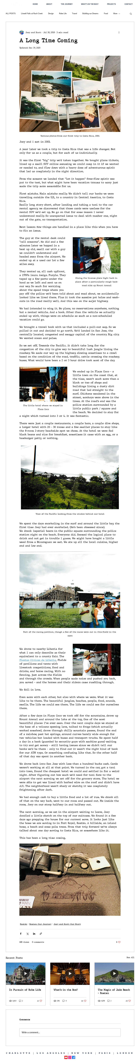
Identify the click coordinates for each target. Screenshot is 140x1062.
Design (51, 13)
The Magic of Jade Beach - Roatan (114, 991)
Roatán (23, 924)
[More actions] (119, 32)
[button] (130, 13)
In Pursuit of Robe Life (25, 989)
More (115, 13)
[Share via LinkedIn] (34, 933)
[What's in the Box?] (70, 974)
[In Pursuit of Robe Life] (25, 974)
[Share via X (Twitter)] (27, 933)
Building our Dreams (90, 13)
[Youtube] (66, 1057)
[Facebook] (73, 1057)
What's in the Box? (66, 989)
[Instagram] (69, 1057)
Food (106, 13)
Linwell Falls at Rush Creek (32, 13)
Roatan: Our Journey (40, 924)
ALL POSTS (11, 13)
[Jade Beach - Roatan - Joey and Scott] (114, 974)
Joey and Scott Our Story (67, 924)
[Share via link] (41, 933)
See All (130, 957)
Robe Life (63, 13)
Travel (74, 13)
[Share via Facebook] (20, 933)
